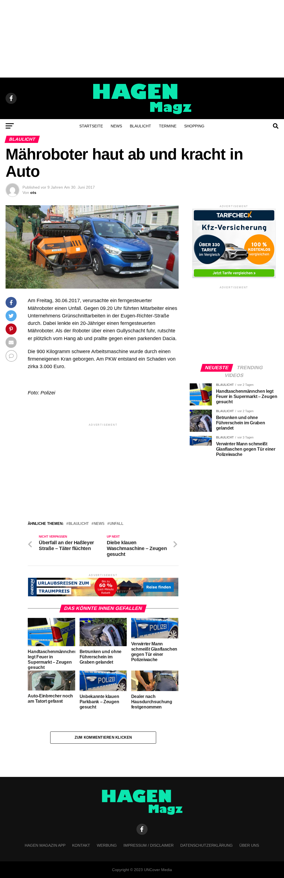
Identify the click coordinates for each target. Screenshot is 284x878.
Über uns (249, 845)
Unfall (116, 524)
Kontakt (81, 845)
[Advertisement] (142, 39)
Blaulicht (140, 126)
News (116, 126)
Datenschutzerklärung (206, 845)
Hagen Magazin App (45, 845)
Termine (167, 126)
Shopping (194, 126)
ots (33, 192)
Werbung (107, 845)
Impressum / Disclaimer (148, 845)
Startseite (91, 126)
